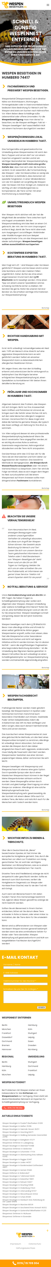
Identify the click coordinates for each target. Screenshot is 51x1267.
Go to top (45, 308)
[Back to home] (14, 5)
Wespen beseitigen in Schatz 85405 (16, 1197)
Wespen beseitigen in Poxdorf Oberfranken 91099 (22, 1123)
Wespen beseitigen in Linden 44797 (16, 1162)
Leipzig (31, 1037)
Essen (31, 1041)
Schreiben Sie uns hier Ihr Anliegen (20, 989)
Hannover (6, 1049)
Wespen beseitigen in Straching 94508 (17, 1185)
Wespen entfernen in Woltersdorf (15, 1173)
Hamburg (32, 1025)
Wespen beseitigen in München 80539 (17, 1204)
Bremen (6, 1045)
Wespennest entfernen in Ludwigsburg (17, 1143)
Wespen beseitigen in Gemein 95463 (17, 1170)
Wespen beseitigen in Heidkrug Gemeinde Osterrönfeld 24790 (24, 1136)
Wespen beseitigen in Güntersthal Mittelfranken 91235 (24, 1210)
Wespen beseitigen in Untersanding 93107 (19, 1191)
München (6, 1029)
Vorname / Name (11, 964)
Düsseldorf (7, 1037)
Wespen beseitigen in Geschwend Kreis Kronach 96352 (24, 1207)
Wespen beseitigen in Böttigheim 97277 (18, 1140)
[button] (48, 5)
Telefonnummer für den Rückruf (19, 981)
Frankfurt (6, 1033)
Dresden (32, 1045)
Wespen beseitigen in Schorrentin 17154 (18, 1152)
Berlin (4, 1025)
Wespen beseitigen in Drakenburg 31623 (18, 1188)
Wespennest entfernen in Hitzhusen (16, 1213)
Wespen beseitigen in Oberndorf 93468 (18, 1146)
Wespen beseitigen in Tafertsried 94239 (18, 1176)
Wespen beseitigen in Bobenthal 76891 (18, 1179)
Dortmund (7, 1041)
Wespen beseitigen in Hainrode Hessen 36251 (20, 1129)
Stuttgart (32, 1033)
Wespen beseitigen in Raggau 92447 (17, 1159)
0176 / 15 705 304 (15, 1108)
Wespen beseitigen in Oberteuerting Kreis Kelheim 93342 (22, 1155)
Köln (30, 1029)
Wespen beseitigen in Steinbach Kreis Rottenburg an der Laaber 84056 (23, 1200)
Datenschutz (35, 1243)
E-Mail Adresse (10, 972)
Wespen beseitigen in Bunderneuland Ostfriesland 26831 (22, 1166)
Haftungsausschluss (25, 1248)
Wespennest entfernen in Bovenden (16, 1216)
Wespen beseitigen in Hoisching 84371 (18, 1132)
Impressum (15, 1243)
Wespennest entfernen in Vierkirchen (17, 1149)
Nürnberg (32, 1049)
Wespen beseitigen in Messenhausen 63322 (20, 1194)
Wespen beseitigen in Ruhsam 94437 (17, 1182)
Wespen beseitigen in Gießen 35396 (16, 1126)
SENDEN (41, 1007)
